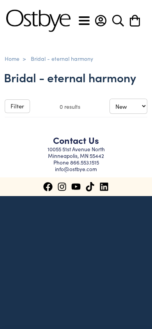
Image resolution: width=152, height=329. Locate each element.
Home (12, 58)
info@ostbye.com (76, 169)
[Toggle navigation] (84, 21)
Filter (17, 106)
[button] (100, 21)
